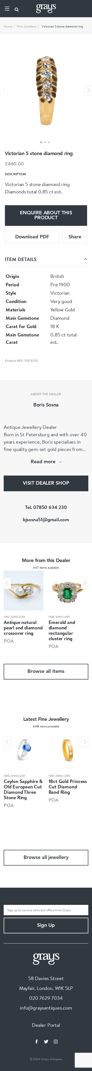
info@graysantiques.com (46, 1007)
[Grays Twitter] (46, 1041)
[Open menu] (7, 9)
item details (21, 259)
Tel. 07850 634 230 (46, 507)
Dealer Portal (46, 1025)
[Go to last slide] (7, 583)
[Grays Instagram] (56, 1041)
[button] (41, 142)
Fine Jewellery (27, 26)
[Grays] (46, 958)
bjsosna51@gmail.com (46, 519)
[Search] (16, 8)
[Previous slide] (3, 90)
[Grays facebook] (36, 1041)
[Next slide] (88, 90)
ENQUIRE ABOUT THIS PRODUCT (46, 215)
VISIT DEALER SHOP (46, 483)
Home (8, 26)
